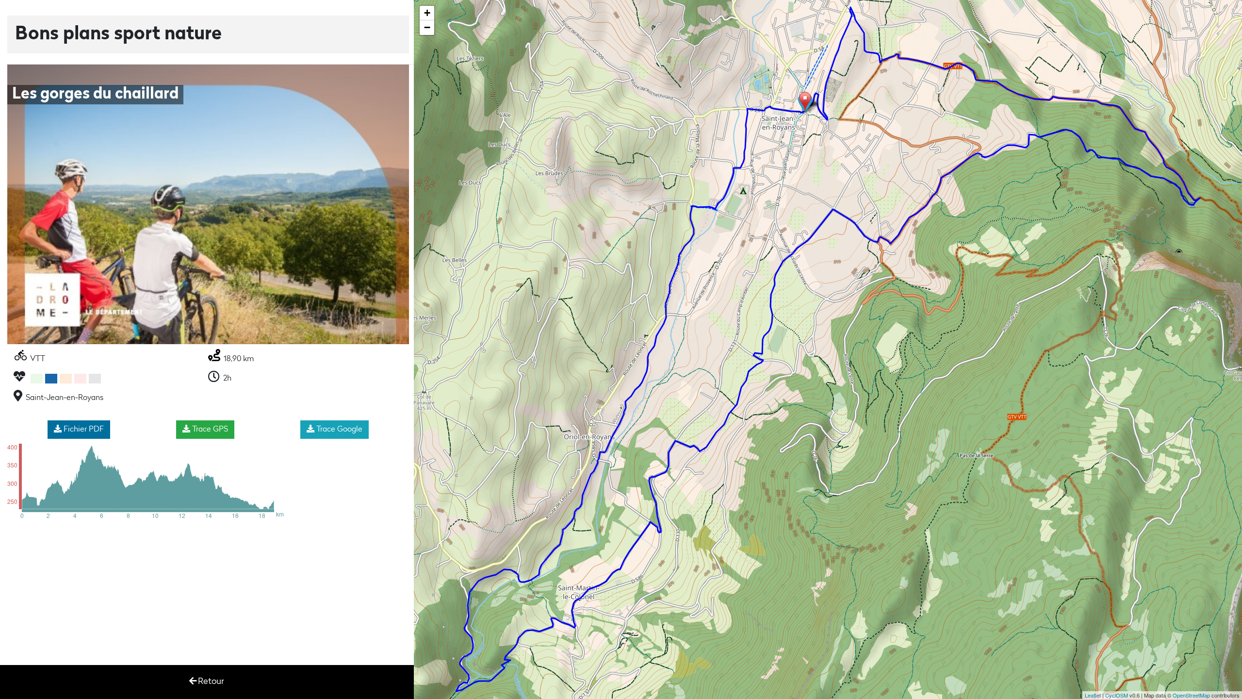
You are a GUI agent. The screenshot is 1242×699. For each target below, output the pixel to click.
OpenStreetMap (1191, 695)
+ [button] (427, 13)
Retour (211, 682)
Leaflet (1093, 695)
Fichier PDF (83, 429)
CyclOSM (1116, 695)
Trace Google (338, 429)
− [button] (427, 27)
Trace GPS (209, 429)
